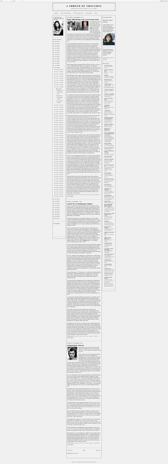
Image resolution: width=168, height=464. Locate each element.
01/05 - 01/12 (59, 196)
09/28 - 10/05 (59, 113)
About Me (56, 13)
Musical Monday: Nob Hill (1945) (109, 108)
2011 (56, 203)
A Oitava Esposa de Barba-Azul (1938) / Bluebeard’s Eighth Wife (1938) (109, 113)
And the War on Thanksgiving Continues (59, 97)
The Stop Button (108, 264)
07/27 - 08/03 (59, 133)
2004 (56, 218)
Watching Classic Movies (108, 278)
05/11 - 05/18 (59, 157)
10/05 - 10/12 (59, 111)
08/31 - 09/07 (59, 122)
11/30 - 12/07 (59, 78)
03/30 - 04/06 (59, 170)
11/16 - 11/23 (59, 82)
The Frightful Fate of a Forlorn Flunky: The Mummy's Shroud (108, 121)
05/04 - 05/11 (59, 159)
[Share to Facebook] (71, 196)
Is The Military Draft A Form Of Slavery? (109, 229)
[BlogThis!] (69, 196)
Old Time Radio (89, 13)
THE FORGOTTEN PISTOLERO (108, 251)
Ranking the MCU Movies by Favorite (108, 126)
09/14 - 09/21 (59, 118)
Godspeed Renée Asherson (75, 345)
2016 (56, 63)
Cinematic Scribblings (109, 94)
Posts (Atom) (75, 453)
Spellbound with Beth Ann (109, 232)
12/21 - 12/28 (59, 71)
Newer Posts (69, 450)
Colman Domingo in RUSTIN (108, 81)
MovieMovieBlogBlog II (109, 165)
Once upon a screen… (109, 178)
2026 (56, 41)
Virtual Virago (107, 268)
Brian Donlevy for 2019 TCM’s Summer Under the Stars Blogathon (109, 198)
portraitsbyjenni (107, 195)
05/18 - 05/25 (59, 155)
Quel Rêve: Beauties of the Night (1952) (109, 95)
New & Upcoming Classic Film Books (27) (109, 186)
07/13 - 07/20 (59, 137)
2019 (56, 56)
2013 (56, 199)
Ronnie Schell (107, 130)
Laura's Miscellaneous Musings (109, 151)
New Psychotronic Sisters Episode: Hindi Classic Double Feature (109, 223)
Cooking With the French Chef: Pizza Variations (108, 245)
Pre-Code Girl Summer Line (109, 235)
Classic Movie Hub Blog (108, 99)
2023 (56, 48)
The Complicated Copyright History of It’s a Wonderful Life (109, 257)
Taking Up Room (108, 243)
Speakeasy (106, 221)
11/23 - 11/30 (59, 80)
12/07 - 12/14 (59, 76)
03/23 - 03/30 (59, 172)
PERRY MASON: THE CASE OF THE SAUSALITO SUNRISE (109, 86)
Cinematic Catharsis (108, 89)
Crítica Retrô (107, 110)
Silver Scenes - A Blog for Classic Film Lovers (109, 214)
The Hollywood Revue (109, 254)
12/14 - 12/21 (59, 74)
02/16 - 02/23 (59, 183)
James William (88, 462)
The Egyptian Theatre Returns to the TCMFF (109, 77)
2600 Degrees (94, 462)
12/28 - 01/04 (59, 69)
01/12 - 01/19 (59, 194)
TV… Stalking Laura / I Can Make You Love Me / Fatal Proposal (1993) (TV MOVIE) (109, 209)
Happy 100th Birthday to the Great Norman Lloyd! (83, 19)
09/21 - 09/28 (59, 116)
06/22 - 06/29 (59, 144)
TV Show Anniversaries (78, 13)
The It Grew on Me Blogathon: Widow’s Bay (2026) (108, 162)
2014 (56, 67)
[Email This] (67, 196)
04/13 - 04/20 (59, 166)
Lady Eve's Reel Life (109, 147)
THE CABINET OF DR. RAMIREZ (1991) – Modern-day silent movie (109, 169)
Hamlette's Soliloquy (108, 124)
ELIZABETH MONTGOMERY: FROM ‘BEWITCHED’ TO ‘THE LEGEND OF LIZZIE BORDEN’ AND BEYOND (109, 138)
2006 (56, 214)
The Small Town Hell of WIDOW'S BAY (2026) (109, 270)
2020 (56, 54)
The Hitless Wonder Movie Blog (108, 249)
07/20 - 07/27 (59, 135)
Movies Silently (107, 173)
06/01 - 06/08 (59, 150)
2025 (56, 43)
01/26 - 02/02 (59, 189)
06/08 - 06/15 (59, 148)
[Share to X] (70, 196)
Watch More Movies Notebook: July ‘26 (108, 274)
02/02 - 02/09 (59, 187)
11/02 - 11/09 (59, 87)
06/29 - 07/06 (59, 142)
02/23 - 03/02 (59, 181)
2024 (56, 46)
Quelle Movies (107, 201)
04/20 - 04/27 (59, 163)
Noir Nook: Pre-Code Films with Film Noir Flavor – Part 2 (108, 102)
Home (96, 13)
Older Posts (98, 450)
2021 (56, 52)
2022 (56, 50)
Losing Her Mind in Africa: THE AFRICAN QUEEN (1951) (109, 192)
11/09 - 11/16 (59, 84)
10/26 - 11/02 (59, 105)
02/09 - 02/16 (59, 185)
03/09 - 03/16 (59, 176)
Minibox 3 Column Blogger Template (78, 462)
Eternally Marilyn (108, 149)
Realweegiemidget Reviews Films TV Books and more (108, 205)
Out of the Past (107, 184)
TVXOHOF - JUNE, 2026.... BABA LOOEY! (109, 145)
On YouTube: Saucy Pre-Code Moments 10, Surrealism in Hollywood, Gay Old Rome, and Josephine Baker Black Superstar (109, 283)
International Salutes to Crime (109, 261)
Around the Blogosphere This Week (109, 153)
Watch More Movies (108, 273)
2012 (56, 201)
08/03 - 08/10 (59, 131)
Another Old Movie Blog (108, 70)
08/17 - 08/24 (59, 126)
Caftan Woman (107, 84)
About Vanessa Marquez (66, 13)
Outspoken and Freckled (107, 189)
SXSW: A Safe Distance (109, 202)
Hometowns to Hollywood (107, 129)
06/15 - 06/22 (59, 146)
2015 (56, 65)
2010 (56, 205)
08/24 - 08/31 (59, 124)
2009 (56, 207)
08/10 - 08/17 (59, 129)
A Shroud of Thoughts (84, 5)
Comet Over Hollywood (107, 105)
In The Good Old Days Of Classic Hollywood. (109, 133)
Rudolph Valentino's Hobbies (108, 240)
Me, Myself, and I (108, 156)
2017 (56, 61)
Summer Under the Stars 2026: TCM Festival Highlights (109, 181)
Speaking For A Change (107, 227)
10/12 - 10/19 (59, 109)
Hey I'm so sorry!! (108, 157)
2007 (56, 212)
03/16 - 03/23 (59, 174)
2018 (56, 59)
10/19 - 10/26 (59, 107)
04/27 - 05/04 (59, 161)
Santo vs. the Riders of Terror (109, 91)
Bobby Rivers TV (108, 79)
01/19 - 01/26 (59, 192)
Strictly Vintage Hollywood (107, 238)
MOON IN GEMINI (108, 159)
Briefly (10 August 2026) (108, 266)
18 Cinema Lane (108, 65)
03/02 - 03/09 (59, 179)
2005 (56, 216)
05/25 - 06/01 (59, 153)
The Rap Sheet (107, 260)
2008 (56, 209)
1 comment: (95, 336)
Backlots (106, 75)
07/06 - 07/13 (59, 140)
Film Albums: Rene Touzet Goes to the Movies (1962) (108, 218)
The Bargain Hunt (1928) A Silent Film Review (108, 175)
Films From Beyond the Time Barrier (108, 118)
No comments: (96, 194)
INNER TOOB (107, 143)
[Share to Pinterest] (72, 196)
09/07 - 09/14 (59, 120)
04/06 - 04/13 (59, 168)
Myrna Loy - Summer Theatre (108, 72)
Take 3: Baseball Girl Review (108, 67)
